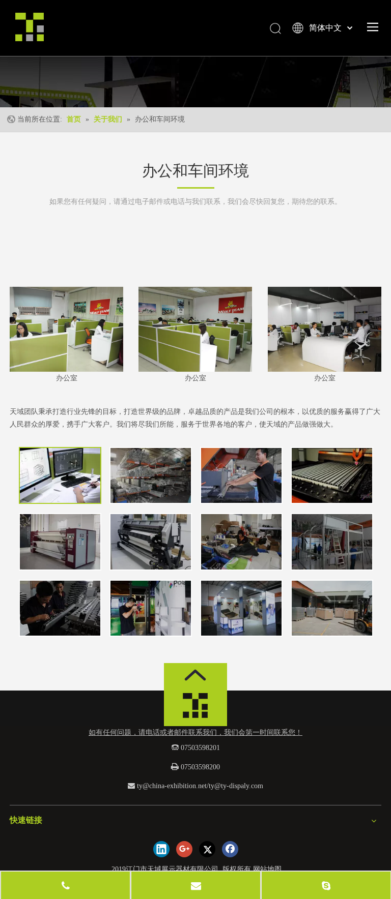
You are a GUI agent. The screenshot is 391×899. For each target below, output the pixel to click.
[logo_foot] (195, 708)
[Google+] (184, 849)
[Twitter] (207, 849)
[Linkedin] (161, 849)
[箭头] (195, 675)
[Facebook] (230, 849)
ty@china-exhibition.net (172, 786)
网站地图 (267, 869)
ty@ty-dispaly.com (236, 786)
